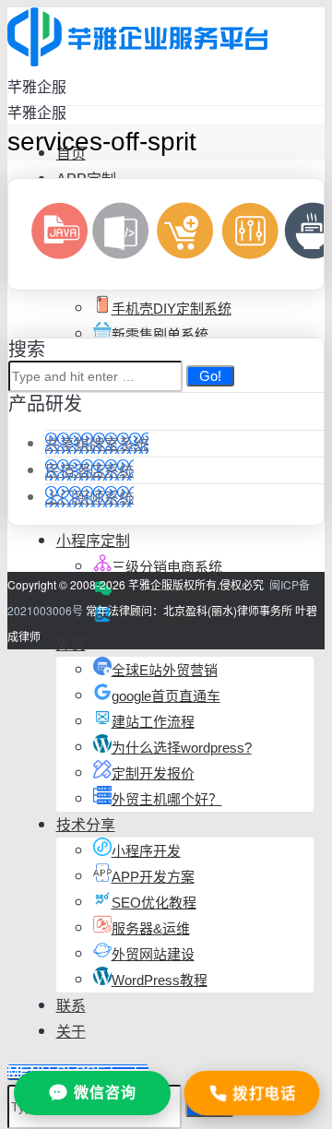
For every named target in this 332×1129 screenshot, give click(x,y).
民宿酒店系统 (89, 470)
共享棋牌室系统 (96, 443)
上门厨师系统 (89, 496)
